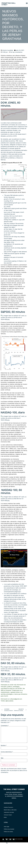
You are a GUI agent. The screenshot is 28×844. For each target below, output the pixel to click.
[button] (26, 3)
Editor (5, 817)
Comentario (5, 725)
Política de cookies (8, 831)
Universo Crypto (8, 814)
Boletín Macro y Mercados (10, 809)
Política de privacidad (9, 829)
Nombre (4, 745)
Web (2, 758)
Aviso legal (6, 826)
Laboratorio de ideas (9, 812)
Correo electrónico (7, 751)
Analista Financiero (8, 807)
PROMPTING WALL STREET (9, 4)
